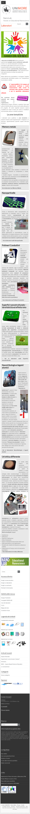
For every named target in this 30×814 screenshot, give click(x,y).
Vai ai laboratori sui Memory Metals (11, 188)
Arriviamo (3, 661)
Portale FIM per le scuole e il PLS (9, 778)
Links (3, 772)
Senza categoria (5, 675)
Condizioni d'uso (5, 610)
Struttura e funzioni (5, 758)
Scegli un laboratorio (6, 583)
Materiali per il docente (7, 629)
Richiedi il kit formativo (7, 588)
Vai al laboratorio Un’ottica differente (13, 551)
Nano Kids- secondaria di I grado (8, 807)
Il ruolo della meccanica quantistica (9, 760)
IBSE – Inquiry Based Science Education (11, 664)
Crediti (22, 805)
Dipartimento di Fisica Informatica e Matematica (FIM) (13, 776)
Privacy (18, 805)
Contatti (4, 706)
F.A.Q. (2, 605)
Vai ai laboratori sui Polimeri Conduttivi (13, 300)
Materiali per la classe (6, 639)
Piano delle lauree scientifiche (8, 781)
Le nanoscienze (5, 666)
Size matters (4, 753)
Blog (27, 806)
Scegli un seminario (6, 585)
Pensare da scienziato (20, 806)
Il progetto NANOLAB (6, 600)
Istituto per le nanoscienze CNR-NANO (10, 783)
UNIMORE (7, 805)
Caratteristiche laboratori (7, 620)
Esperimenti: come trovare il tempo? (10, 659)
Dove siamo (5, 710)
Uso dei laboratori (5, 603)
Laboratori (13, 806)
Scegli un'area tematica (7, 580)
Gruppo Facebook (5, 598)
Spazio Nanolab (5, 656)
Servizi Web (13, 805)
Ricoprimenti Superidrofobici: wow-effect (20, 808)
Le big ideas (5, 750)
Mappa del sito (5, 608)
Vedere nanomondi (5, 763)
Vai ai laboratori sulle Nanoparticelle (13, 240)
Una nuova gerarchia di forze (8, 756)
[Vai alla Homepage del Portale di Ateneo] (14, 6)
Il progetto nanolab (6, 806)
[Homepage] (15, 16)
